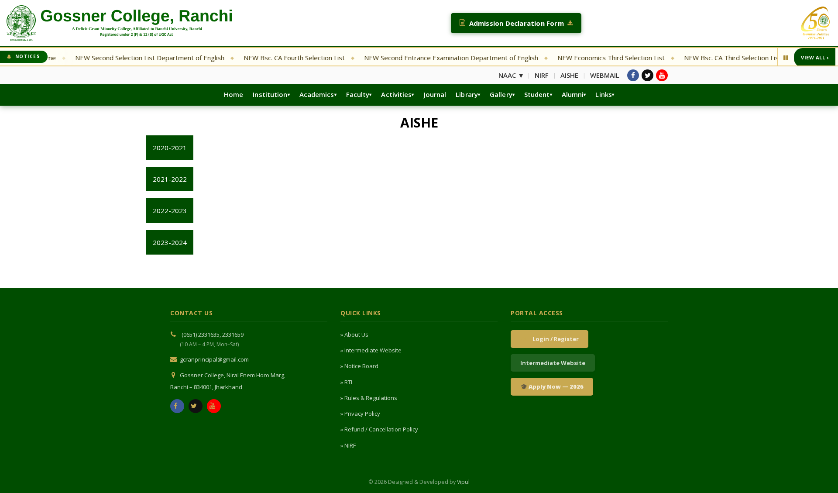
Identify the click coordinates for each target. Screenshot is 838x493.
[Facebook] (633, 75)
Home (233, 94)
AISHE (569, 75)
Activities (396, 94)
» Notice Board (359, 366)
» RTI (346, 382)
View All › (814, 57)
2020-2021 (170, 147)
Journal (435, 94)
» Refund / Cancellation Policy (379, 429)
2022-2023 (170, 210)
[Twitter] (647, 75)
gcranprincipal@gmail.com (214, 359)
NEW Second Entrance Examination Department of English (441, 57)
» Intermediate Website (371, 350)
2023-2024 (170, 242)
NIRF (542, 75)
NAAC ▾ (510, 75)
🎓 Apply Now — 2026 (552, 386)
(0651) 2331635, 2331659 (213, 334)
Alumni (573, 94)
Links (603, 94)
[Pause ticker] (786, 57)
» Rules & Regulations (368, 398)
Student (537, 94)
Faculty (358, 94)
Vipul (463, 482)
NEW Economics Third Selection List (600, 57)
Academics (316, 94)
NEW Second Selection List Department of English (139, 57)
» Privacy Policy (360, 413)
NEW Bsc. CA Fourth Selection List (283, 57)
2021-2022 (170, 179)
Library (467, 94)
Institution (270, 94)
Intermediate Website (552, 363)
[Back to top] (819, 472)
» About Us (354, 334)
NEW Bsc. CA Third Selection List (722, 57)
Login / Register (554, 339)
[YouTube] (662, 75)
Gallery (501, 94)
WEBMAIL (604, 75)
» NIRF (348, 445)
